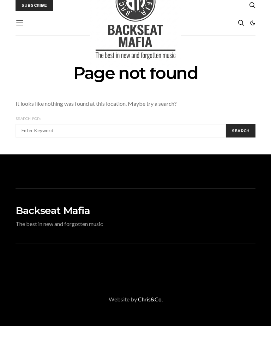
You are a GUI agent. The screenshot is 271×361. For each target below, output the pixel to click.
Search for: (28, 118)
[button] (252, 23)
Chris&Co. (150, 299)
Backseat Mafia (53, 210)
